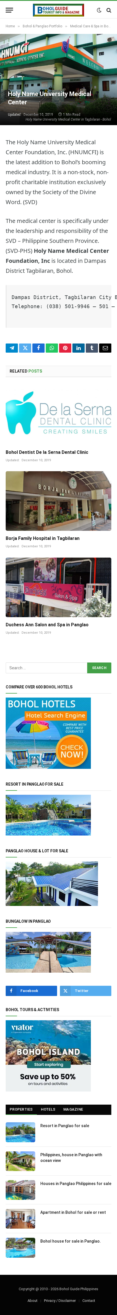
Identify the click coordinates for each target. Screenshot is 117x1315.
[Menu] (9, 10)
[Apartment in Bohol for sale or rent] (20, 1219)
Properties (21, 1109)
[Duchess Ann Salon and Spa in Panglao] (58, 587)
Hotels (48, 1109)
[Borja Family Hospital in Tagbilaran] (58, 501)
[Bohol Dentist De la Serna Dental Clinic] (58, 415)
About (32, 1300)
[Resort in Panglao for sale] (20, 1132)
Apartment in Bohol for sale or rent (73, 1212)
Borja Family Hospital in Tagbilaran (43, 538)
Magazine (73, 1109)
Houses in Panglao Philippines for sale (75, 1183)
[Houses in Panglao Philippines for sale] (20, 1190)
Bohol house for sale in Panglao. (70, 1241)
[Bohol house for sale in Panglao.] (20, 1247)
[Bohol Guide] (58, 10)
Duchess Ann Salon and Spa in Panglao (47, 624)
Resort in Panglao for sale (64, 1125)
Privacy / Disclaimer (60, 1300)
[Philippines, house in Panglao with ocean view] (20, 1161)
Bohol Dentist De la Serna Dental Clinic (47, 452)
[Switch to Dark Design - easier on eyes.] (99, 10)
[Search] (108, 10)
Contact (88, 1300)
